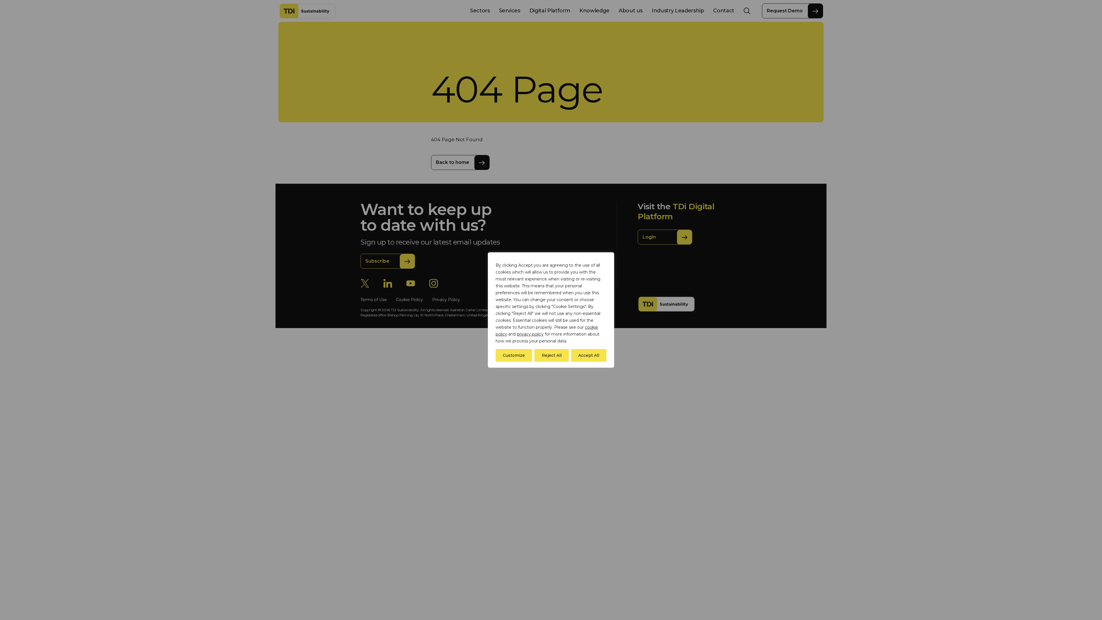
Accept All (588, 355)
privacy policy (530, 334)
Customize (514, 355)
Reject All (552, 355)
